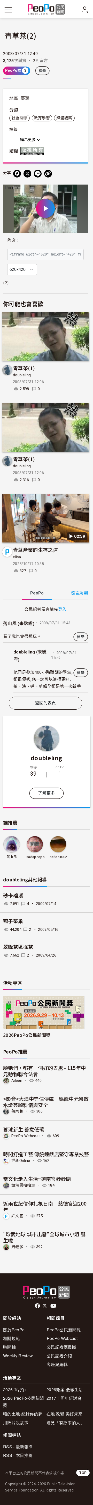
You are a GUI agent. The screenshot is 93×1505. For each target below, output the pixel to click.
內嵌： (13, 240)
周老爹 (17, 1247)
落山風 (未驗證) (18, 623)
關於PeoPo (14, 1330)
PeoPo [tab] (37, 593)
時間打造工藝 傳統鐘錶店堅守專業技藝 (46, 1153)
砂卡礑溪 (13, 896)
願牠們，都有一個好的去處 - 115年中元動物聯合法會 (44, 1070)
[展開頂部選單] (85, 10)
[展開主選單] (8, 10)
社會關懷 (19, 118)
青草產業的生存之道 (35, 549)
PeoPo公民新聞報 (64, 1330)
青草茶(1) (24, 367)
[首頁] (46, 10)
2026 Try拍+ (14, 1389)
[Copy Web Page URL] (48, 174)
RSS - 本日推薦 (18, 1455)
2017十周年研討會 (64, 1398)
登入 (62, 609)
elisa (17, 557)
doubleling (22, 375)
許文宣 (17, 1216)
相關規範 (11, 1338)
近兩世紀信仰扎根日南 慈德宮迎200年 (45, 1206)
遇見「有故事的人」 (65, 1422)
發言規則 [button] (79, 593)
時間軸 (9, 1347)
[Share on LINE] (38, 174)
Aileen (16, 1080)
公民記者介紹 (59, 1356)
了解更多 (46, 793)
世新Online (20, 1160)
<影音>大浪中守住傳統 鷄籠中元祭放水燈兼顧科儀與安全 (46, 1101)
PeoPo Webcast (25, 1136)
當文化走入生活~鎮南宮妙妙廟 (37, 1178)
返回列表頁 (45, 703)
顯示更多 (28, 140)
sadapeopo (35, 857)
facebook (38, 1305)
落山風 (11, 857)
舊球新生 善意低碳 (23, 1129)
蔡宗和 (17, 1111)
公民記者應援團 (61, 1347)
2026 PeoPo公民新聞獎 (23, 1401)
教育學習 (42, 118)
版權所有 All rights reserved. (33, 151)
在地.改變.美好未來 (64, 1414)
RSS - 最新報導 (18, 1447)
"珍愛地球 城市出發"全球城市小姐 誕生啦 (44, 1237)
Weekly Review (18, 1356)
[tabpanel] (45, 649)
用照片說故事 (15, 1422)
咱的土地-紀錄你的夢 (22, 1414)
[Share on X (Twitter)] (27, 174)
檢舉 (42, 71)
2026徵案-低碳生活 (65, 1389)
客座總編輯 (57, 1364)
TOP (83, 1472)
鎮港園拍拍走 (23, 1185)
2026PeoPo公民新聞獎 (26, 1035)
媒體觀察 (64, 118)
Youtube (53, 1305)
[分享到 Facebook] (17, 174)
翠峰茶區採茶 (18, 947)
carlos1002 (58, 857)
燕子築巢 (13, 921)
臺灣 (25, 98)
